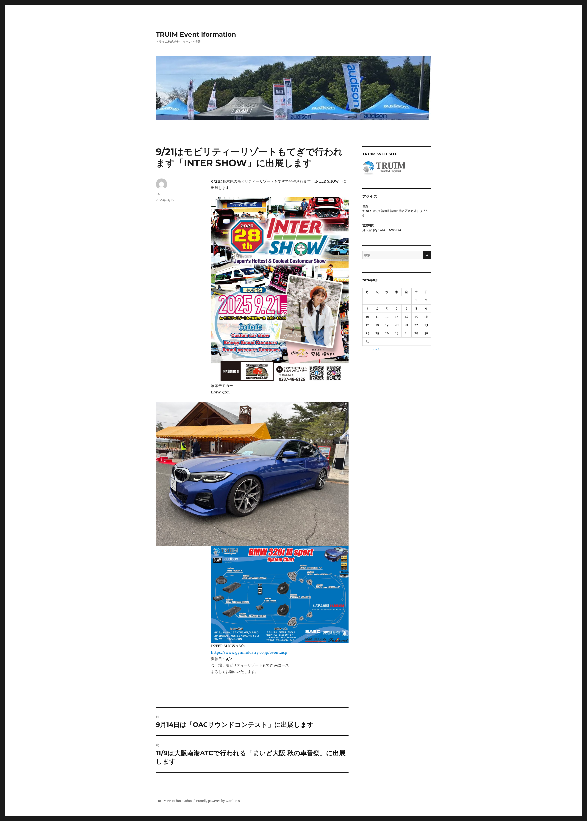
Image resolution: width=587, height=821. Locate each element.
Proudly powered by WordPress (218, 801)
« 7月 (376, 350)
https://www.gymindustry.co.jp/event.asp (249, 652)
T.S (158, 193)
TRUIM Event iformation (196, 34)
